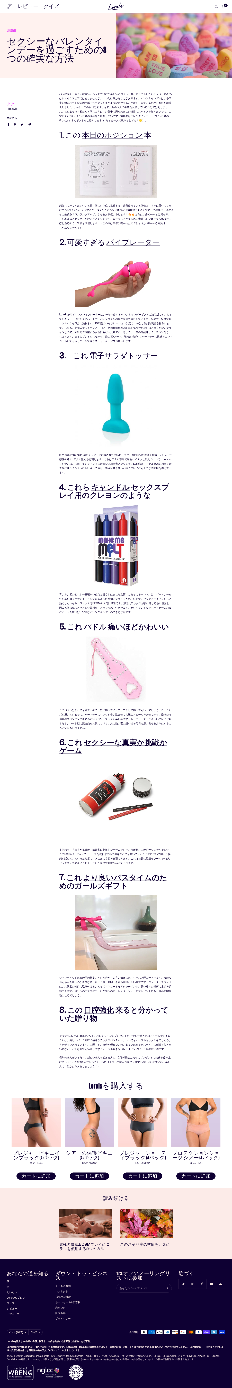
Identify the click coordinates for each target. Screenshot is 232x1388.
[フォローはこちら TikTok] (183, 1284)
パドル (95, 626)
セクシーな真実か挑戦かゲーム (113, 746)
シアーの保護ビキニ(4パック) (89, 1155)
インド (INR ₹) (16, 1332)
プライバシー (63, 1318)
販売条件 (60, 1313)
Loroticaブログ (16, 1297)
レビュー (27, 6)
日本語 (34, 1332)
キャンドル (110, 487)
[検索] (216, 6)
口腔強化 (99, 1010)
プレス (10, 1303)
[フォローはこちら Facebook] (202, 1284)
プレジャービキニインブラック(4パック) (36, 1155)
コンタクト (61, 1291)
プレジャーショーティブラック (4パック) (142, 1155)
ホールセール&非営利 (67, 1302)
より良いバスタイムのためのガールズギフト (113, 881)
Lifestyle (11, 30)
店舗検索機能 (63, 1297)
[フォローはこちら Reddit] (220, 1284)
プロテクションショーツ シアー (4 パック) (196, 1155)
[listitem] (8, 124)
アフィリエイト (16, 1314)
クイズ (51, 6)
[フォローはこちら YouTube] (211, 1284)
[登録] (166, 1288)
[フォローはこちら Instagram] (192, 1284)
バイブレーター (133, 242)
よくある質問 (63, 1286)
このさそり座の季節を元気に (145, 1244)
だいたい (12, 1292)
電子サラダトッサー (124, 355)
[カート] (223, 6)
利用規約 (60, 1307)
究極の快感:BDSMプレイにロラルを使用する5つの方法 (84, 1246)
